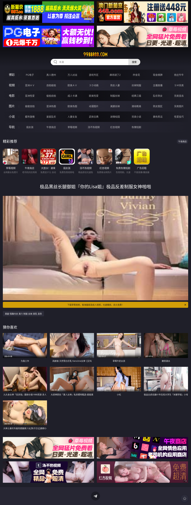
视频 (12, 85)
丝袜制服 (136, 85)
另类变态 (179, 95)
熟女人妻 (115, 85)
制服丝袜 (115, 95)
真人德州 (51, 74)
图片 (12, 106)
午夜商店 (51, 127)
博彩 (12, 75)
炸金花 (136, 74)
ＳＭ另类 (179, 85)
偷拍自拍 (51, 95)
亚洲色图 (51, 106)
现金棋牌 (157, 74)
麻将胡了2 (115, 74)
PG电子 (30, 74)
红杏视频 (115, 127)
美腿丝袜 (115, 106)
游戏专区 (93, 74)
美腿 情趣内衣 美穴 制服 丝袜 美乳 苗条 (23, 313)
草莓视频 (72, 127)
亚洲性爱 (30, 95)
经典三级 (136, 95)
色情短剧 (136, 127)
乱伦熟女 (157, 95)
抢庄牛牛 (179, 74)
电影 (12, 96)
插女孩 (29, 127)
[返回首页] (184, 498)
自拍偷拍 (51, 85)
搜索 (134, 62)
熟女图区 (157, 106)
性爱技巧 (179, 116)
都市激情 (30, 116)
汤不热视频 (94, 127)
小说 (12, 117)
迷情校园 (115, 116)
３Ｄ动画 (93, 85)
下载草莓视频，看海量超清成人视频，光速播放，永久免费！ (95, 304)
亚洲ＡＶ (30, 85)
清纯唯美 (136, 106)
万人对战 (72, 74)
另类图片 (179, 106)
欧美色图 (72, 106)
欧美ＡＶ (72, 85)
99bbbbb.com (95, 54)
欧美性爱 (93, 95)
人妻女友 (72, 116)
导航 (12, 127)
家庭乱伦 (51, 116)
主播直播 (157, 85)
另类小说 (136, 116)
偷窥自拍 (30, 106)
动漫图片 (93, 106)
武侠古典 (93, 116)
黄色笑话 (157, 116)
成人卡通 (72, 95)
